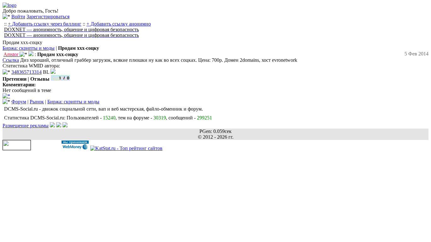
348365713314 (26, 72)
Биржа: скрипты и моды (29, 48)
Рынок (37, 101)
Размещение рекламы (26, 125)
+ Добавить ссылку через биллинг (44, 23)
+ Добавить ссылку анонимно (118, 23)
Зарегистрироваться (48, 16)
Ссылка (11, 60)
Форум (18, 101)
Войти (18, 16)
